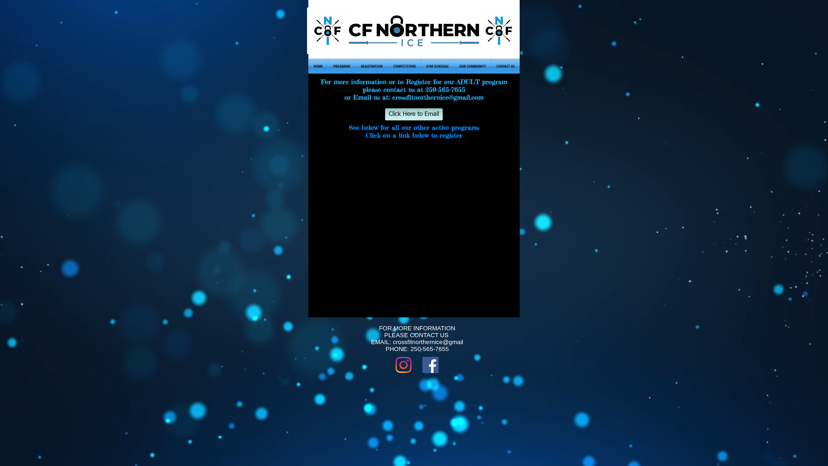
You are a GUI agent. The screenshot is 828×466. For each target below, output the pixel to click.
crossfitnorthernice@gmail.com (438, 97)
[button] (342, 66)
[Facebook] (430, 365)
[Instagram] (403, 365)
